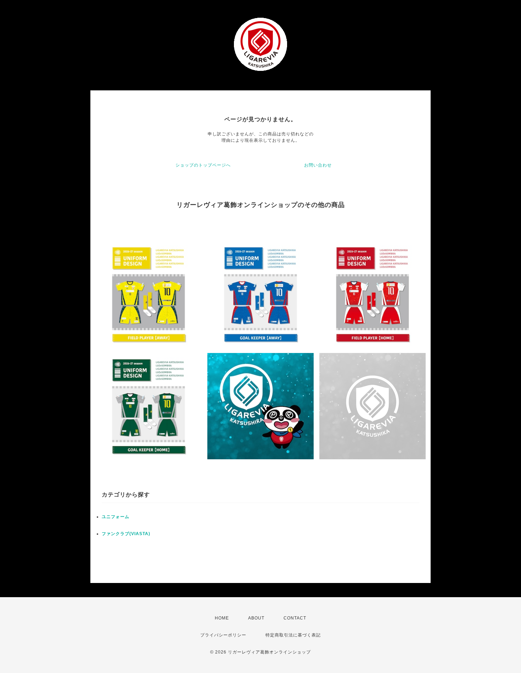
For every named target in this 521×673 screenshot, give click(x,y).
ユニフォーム (115, 516)
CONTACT (295, 618)
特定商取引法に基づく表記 (293, 635)
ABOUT (256, 618)
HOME (222, 618)
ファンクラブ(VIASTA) (126, 533)
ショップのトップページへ (203, 165)
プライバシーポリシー (223, 635)
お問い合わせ (318, 165)
